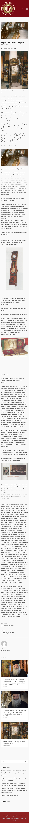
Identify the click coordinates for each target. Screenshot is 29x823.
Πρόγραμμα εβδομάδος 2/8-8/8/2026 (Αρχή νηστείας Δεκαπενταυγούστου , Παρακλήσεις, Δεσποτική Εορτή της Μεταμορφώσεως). (14, 790)
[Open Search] (22, 9)
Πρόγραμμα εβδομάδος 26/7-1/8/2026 (9, 795)
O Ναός (10, 44)
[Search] (26, 761)
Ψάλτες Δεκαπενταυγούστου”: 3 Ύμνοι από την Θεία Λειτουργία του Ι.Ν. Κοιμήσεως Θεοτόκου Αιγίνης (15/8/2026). (13, 773)
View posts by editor (5, 650)
